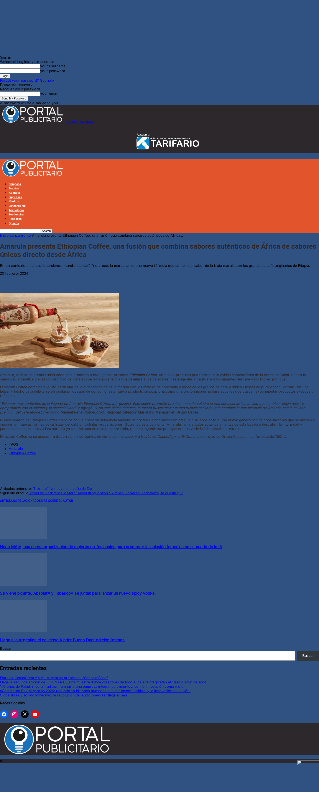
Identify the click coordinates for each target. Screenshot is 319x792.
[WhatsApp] (55, 280)
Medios (14, 201)
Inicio (4, 235)
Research (15, 218)
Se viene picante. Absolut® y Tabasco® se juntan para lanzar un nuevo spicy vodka (77, 593)
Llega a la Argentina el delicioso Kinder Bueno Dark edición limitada (62, 639)
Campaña (15, 184)
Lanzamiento (17, 205)
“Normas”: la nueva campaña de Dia (62, 488)
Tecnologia (16, 210)
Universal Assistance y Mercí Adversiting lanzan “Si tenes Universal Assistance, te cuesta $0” (105, 493)
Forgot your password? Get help (27, 80)
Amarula (16, 448)
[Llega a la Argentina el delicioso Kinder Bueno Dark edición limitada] (23, 631)
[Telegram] (71, 280)
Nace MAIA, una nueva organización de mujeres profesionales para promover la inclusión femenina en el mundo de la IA (111, 546)
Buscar (6, 648)
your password (52, 71)
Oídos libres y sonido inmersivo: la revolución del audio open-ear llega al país (63, 695)
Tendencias (16, 214)
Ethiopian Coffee (22, 453)
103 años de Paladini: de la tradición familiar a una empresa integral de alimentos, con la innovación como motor (92, 686)
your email (49, 93)
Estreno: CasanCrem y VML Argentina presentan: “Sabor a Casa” (54, 678)
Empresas (15, 197)
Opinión (14, 223)
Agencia (14, 192)
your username (53, 66)
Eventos (14, 188)
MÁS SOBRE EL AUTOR (57, 501)
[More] (87, 280)
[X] (23, 280)
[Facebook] (7, 280)
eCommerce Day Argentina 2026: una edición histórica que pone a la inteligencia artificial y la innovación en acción (95, 691)
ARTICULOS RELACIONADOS (20, 501)
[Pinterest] (39, 280)
